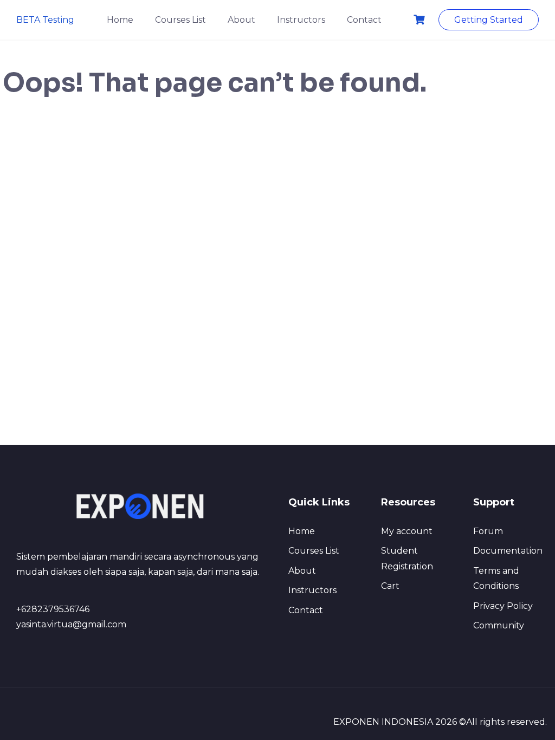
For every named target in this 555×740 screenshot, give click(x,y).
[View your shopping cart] (421, 20)
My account (407, 531)
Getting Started (488, 20)
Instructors (301, 20)
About (241, 20)
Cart (390, 586)
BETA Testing (45, 20)
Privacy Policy (503, 606)
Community (498, 625)
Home (120, 20)
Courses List (180, 20)
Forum (488, 531)
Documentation (508, 551)
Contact (364, 20)
